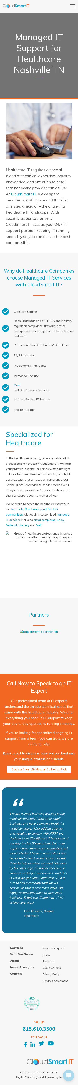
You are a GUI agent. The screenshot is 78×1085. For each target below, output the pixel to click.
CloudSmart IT (23, 194)
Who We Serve (21, 954)
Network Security (18, 525)
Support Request (53, 948)
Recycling (48, 961)
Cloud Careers (52, 968)
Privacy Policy (51, 974)
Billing (46, 955)
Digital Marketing (26, 1077)
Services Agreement (55, 980)
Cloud (17, 385)
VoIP (39, 525)
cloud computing (44, 520)
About (14, 961)
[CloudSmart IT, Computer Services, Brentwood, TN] (49, 1006)
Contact (16, 973)
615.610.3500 (39, 1029)
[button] (72, 6)
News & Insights (22, 967)
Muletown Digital (52, 1077)
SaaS (60, 520)
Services (16, 948)
